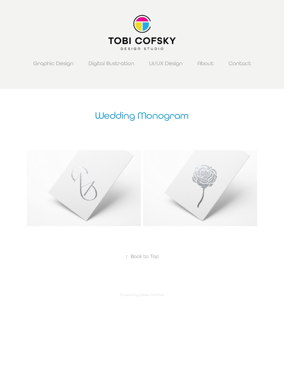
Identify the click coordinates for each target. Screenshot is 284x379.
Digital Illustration (111, 63)
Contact (240, 63)
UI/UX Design (165, 63)
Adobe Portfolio (152, 295)
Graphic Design (53, 63)
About (205, 63)
